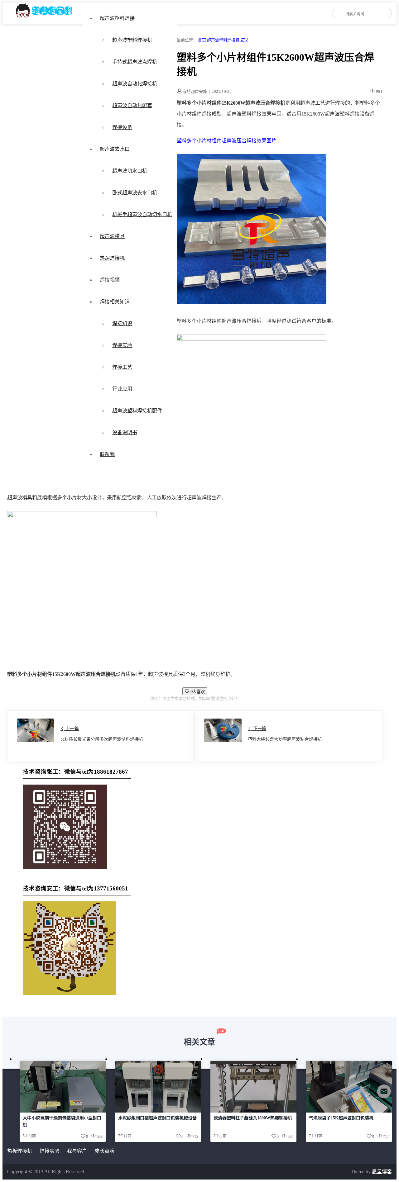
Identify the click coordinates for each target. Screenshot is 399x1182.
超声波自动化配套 (132, 105)
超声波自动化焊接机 (134, 83)
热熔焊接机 (112, 258)
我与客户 (77, 1151)
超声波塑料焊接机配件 (137, 410)
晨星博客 (382, 1171)
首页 (202, 40)
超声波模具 (112, 236)
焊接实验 (122, 345)
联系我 (107, 454)
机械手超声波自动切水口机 (142, 214)
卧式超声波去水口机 (134, 192)
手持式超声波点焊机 (134, 61)
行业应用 (122, 389)
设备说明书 (124, 432)
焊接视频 (110, 279)
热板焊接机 (19, 1151)
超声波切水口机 (129, 170)
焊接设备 (122, 127)
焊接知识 (122, 323)
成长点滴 (104, 1151)
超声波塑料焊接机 (132, 40)
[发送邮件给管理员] (384, 1095)
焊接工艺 (122, 367)
